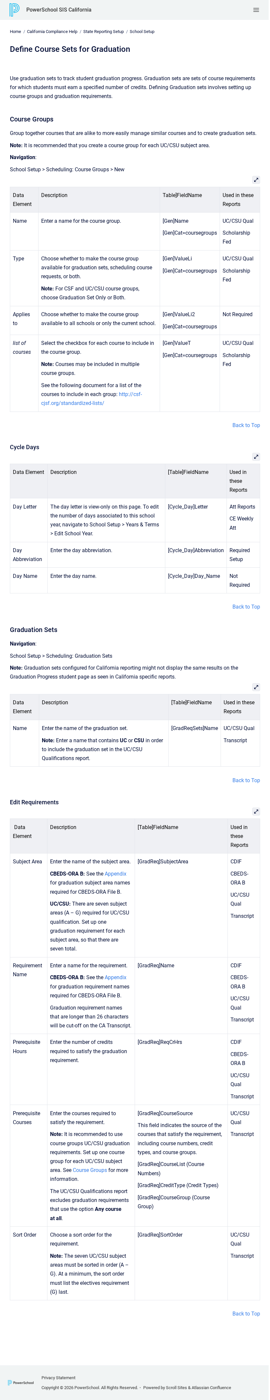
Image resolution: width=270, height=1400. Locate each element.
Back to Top (246, 425)
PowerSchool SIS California (59, 10)
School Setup (142, 31)
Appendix (115, 874)
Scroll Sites (176, 1387)
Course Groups (90, 1170)
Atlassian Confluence (211, 1387)
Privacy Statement (58, 1377)
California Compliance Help (52, 31)
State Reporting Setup (103, 31)
